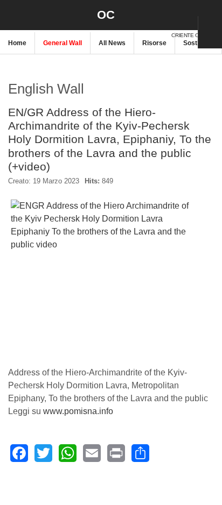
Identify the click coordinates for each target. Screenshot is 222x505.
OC (106, 15)
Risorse (154, 43)
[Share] (140, 453)
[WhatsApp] (68, 453)
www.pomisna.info (78, 411)
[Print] (116, 453)
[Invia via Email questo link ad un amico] (208, 185)
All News (112, 43)
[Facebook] (19, 453)
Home (17, 43)
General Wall (62, 43)
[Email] (92, 453)
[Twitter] (43, 453)
